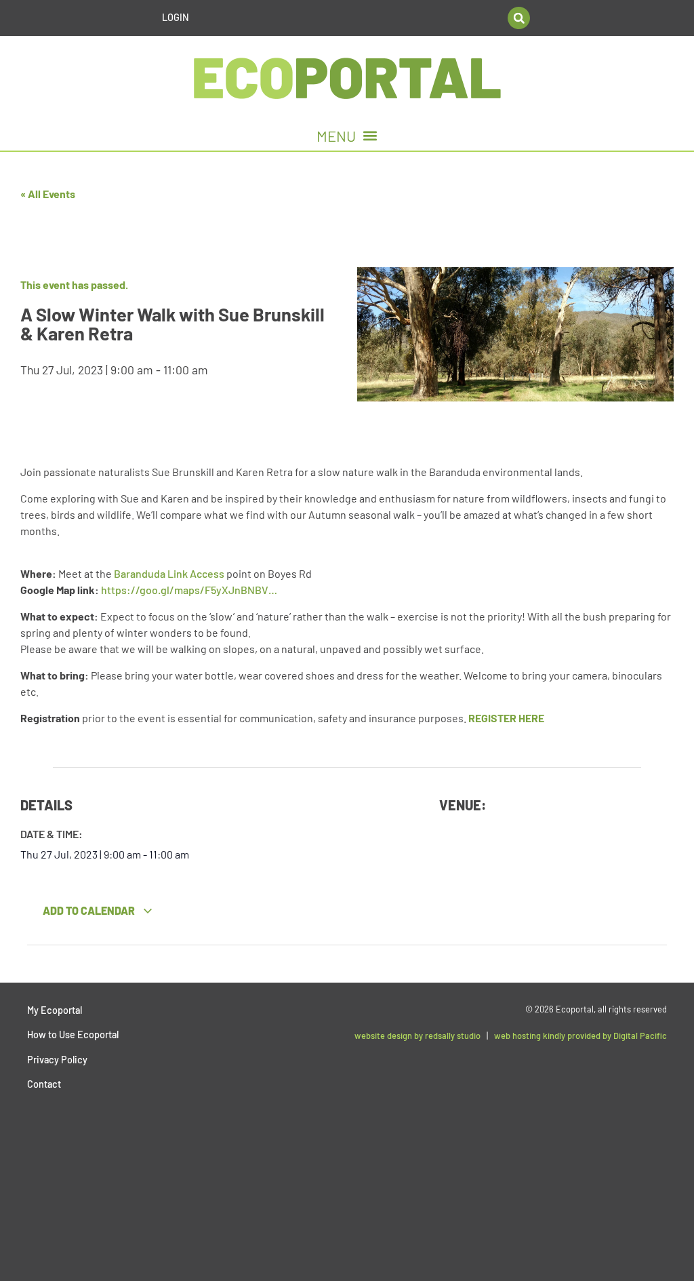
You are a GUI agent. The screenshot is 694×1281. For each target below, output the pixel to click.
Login (175, 17)
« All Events (47, 193)
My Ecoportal (54, 1010)
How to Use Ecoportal (73, 1034)
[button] (519, 18)
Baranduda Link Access (169, 573)
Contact (44, 1084)
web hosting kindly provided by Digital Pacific (580, 1035)
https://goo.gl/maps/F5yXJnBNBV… (189, 589)
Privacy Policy (57, 1059)
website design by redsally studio (417, 1035)
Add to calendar (90, 910)
